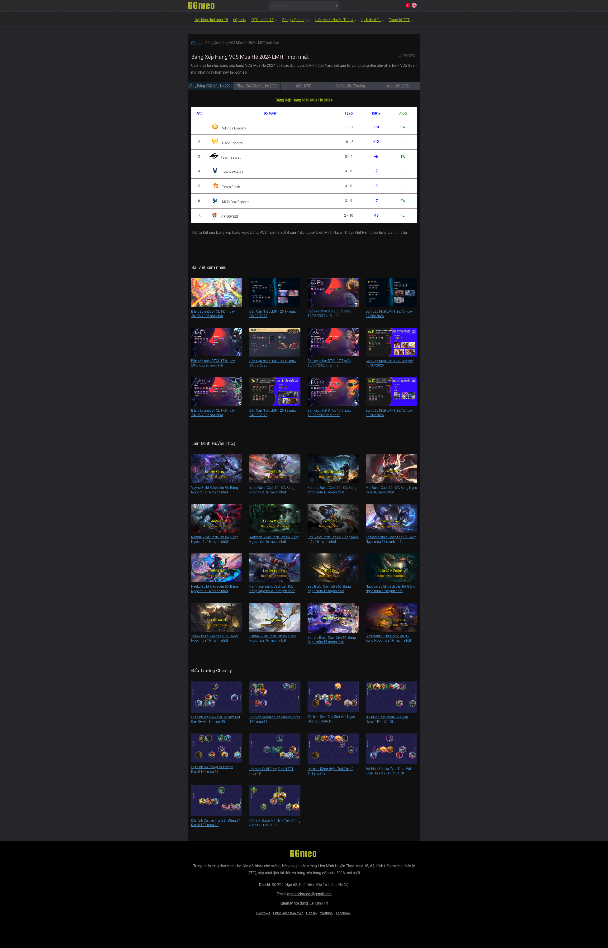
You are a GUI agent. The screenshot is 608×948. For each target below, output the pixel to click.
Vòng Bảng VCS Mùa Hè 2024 (211, 86)
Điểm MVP (303, 86)
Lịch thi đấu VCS (397, 86)
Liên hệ (311, 913)
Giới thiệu (263, 913)
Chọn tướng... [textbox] (282, 6)
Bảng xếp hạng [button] (295, 20)
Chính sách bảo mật (288, 913)
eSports (239, 20)
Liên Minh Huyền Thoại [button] (334, 20)
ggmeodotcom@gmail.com (309, 894)
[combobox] (304, 5)
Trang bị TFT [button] (399, 20)
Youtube (326, 913)
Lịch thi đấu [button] (371, 20)
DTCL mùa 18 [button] (263, 20)
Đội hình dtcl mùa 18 (211, 20)
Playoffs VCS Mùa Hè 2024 (257, 86)
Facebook (343, 913)
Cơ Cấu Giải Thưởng (350, 86)
